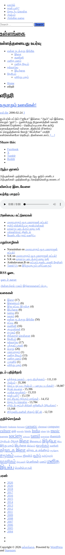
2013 (10, 505)
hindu (28, 431)
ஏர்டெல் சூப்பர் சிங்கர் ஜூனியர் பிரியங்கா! (31, 405)
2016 (10, 495)
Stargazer (10, 550)
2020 (10, 485)
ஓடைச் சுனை (9, 279)
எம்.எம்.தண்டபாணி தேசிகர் (46, 262)
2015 (10, 498)
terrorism (45, 436)
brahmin (12, 426)
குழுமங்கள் (14, 329)
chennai (42, 426)
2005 (10, 528)
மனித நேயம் (21, 64)
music (55, 431)
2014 (10, 502)
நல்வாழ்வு (12, 67)
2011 (10, 511)
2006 (10, 525)
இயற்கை (19, 70)
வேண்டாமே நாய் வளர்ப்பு (21, 235)
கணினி (19, 57)
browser (21, 426)
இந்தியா (49, 441)
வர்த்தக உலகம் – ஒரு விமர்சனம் (26, 379)
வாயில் (11, 5)
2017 (10, 492)
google (20, 431)
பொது (10, 348)
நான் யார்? (13, 8)
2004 (10, 531)
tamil (35, 435)
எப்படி (10, 322)
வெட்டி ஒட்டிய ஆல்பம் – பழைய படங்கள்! (30, 385)
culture (5, 431)
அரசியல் (5, 441)
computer (53, 426)
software (26, 437)
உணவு (10, 312)
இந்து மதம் (7, 445)
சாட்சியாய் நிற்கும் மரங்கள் (23, 398)
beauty (4, 426)
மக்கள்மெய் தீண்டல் (19, 232)
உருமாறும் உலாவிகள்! (18, 105)
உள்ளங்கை (12, 33)
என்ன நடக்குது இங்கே (20, 51)
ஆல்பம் (11, 14)
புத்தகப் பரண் (15, 345)
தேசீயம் (11, 73)
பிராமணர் (21, 462)
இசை (17, 54)
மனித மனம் (14, 60)
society (15, 435)
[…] (52, 135)
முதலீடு (11, 361)
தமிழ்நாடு (47, 455)
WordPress (56, 547)
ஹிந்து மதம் (21, 77)
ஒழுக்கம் (42, 445)
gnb (13, 431)
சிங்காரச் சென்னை (19, 335)
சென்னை (18, 456)
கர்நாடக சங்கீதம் (38, 450)
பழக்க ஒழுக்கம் (16, 392)
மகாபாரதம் (13, 352)
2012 (10, 508)
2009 (10, 515)
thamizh (55, 436)
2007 (10, 521)
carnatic (31, 426)
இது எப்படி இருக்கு (18, 306)
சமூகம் (11, 332)
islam (43, 431)
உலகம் (10, 316)
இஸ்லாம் (31, 445)
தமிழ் (37, 455)
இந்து (59, 442)
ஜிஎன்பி (27, 455)
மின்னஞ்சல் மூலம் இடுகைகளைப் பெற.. (24, 285)
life (48, 431)
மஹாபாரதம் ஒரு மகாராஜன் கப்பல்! (27, 222)
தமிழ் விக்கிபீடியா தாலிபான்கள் (25, 225)
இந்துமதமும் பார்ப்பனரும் (36, 265)
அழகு (14, 441)
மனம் (43, 461)
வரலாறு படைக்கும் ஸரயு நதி (23, 228)
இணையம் (13, 303)
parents (4, 436)
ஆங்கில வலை (15, 18)
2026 (10, 482)
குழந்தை (54, 450)
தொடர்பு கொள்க (17, 11)
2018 (10, 489)
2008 (10, 518)
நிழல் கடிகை (14, 389)
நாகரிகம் (8, 461)
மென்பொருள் (23, 468)
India (36, 430)
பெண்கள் (32, 461)
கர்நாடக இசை (13, 450)
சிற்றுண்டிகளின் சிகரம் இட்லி (24, 411)
